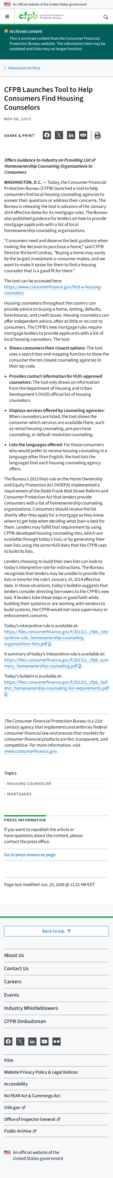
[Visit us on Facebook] (8, 1040)
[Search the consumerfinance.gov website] (105, 16)
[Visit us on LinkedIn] (32, 1040)
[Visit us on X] (20, 1040)
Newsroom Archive (24, 68)
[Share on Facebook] (47, 134)
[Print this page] (97, 135)
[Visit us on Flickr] (56, 1040)
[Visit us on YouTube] (44, 1040)
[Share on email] (83, 134)
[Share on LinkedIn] (71, 134)
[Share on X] (59, 134)
